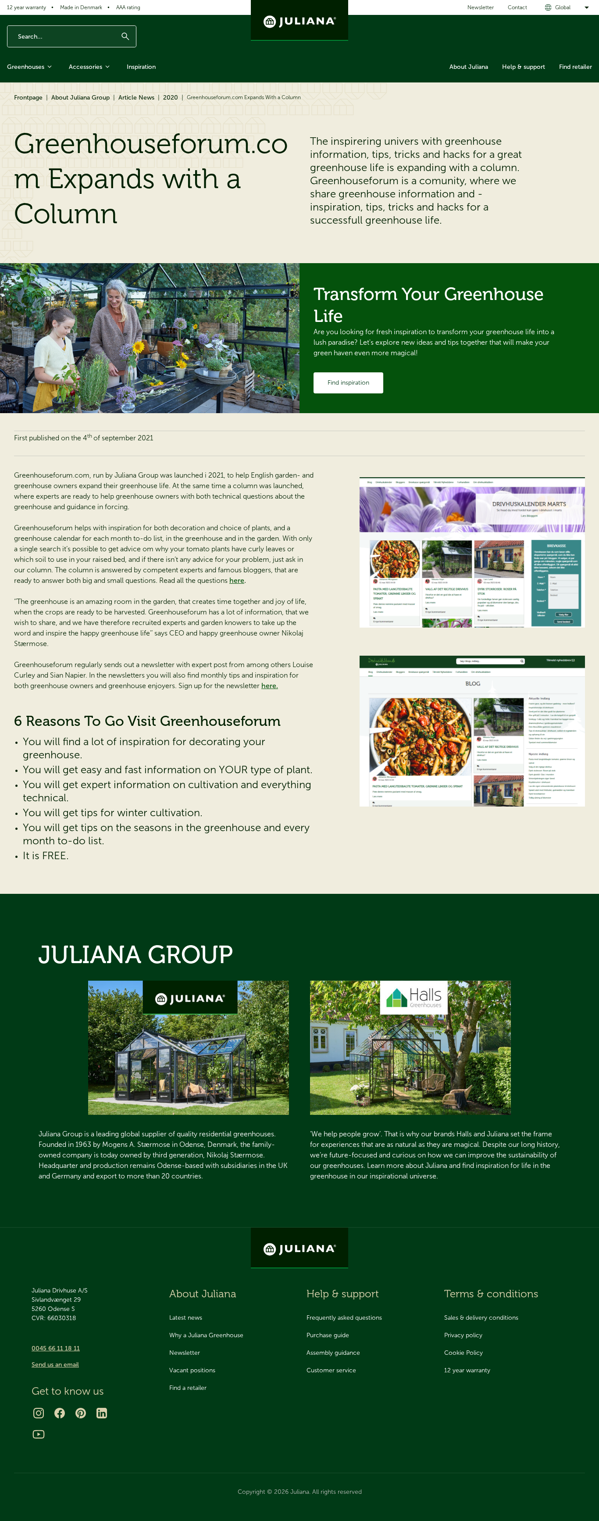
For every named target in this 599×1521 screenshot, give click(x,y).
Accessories (85, 67)
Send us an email (55, 1364)
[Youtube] (39, 1434)
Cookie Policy (463, 1353)
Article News (136, 97)
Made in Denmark (81, 7)
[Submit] (125, 36)
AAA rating (128, 7)
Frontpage (28, 97)
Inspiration (141, 67)
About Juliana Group (80, 97)
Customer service (331, 1370)
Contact (517, 7)
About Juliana (468, 67)
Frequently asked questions (344, 1317)
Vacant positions (192, 1370)
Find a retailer (188, 1388)
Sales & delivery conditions (481, 1317)
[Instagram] (39, 1413)
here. (269, 686)
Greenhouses (25, 67)
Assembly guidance (333, 1353)
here (236, 580)
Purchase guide (328, 1335)
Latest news (185, 1317)
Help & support (523, 67)
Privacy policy (463, 1335)
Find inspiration (348, 382)
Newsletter (480, 7)
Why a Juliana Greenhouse (206, 1335)
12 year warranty (26, 7)
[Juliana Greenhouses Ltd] (299, 20)
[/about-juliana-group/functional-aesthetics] (188, 1048)
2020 (170, 97)
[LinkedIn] (102, 1413)
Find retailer (575, 67)
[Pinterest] (81, 1413)
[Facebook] (60, 1413)
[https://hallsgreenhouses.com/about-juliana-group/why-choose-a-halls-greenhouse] (410, 1048)
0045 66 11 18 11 (56, 1348)
